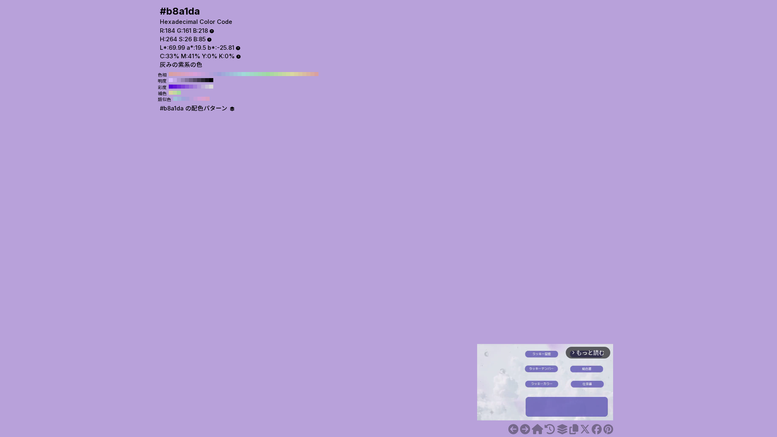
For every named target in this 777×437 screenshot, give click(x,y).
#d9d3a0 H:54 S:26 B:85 (171, 93)
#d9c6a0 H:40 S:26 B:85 (300, 74)
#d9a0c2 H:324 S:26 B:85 (208, 99)
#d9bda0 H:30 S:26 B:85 (304, 74)
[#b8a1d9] (513, 429)
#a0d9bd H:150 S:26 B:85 (256, 74)
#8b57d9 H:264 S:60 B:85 (187, 87)
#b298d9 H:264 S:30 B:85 (199, 87)
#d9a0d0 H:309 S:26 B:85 (204, 99)
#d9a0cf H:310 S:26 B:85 (191, 74)
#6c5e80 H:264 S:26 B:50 (191, 80)
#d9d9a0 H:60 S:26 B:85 (292, 74)
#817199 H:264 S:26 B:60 (187, 80)
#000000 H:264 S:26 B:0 (211, 80)
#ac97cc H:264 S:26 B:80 (179, 80)
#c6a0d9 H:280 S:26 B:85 (203, 74)
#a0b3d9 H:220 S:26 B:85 (227, 74)
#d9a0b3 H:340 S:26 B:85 (179, 74)
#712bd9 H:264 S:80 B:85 (179, 87)
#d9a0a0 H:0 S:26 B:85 (316, 74)
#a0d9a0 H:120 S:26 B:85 (268, 74)
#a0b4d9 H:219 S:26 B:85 (179, 99)
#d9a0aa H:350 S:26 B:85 (175, 74)
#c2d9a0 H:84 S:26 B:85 (175, 93)
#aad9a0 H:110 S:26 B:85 (272, 74)
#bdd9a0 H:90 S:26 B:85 (280, 74)
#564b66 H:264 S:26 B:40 (195, 80)
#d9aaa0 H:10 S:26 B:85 (312, 74)
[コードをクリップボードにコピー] (573, 429)
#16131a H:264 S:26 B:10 (207, 80)
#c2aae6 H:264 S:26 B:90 (175, 80)
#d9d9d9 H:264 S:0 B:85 (211, 87)
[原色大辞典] (537, 429)
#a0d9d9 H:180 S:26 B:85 (244, 74)
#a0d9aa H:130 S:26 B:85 (264, 74)
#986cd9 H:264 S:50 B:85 (191, 87)
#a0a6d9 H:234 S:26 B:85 (183, 99)
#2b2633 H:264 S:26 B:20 (203, 80)
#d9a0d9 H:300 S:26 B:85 (195, 74)
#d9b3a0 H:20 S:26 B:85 (308, 74)
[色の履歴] (550, 429)
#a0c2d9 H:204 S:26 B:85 (175, 99)
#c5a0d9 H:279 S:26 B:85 (195, 99)
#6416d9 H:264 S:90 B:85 (175, 87)
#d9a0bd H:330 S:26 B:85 (183, 74)
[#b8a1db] (525, 429)
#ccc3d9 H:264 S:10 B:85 (207, 87)
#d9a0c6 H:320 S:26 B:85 (187, 74)
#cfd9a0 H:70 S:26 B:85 (288, 74)
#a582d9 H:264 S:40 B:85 (195, 87)
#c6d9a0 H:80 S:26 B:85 (284, 74)
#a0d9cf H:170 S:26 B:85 (248, 74)
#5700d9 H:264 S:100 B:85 (171, 87)
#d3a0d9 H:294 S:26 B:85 (199, 99)
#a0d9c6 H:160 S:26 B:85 (252, 74)
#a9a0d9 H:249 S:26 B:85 (187, 99)
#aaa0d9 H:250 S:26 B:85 (215, 74)
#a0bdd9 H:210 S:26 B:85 (231, 74)
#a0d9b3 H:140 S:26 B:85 (260, 74)
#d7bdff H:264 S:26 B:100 (171, 80)
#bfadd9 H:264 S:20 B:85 (203, 87)
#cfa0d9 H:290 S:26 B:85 (199, 74)
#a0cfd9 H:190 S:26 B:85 (240, 74)
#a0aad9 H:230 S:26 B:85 (223, 74)
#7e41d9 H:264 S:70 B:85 (183, 87)
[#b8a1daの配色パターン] (562, 429)
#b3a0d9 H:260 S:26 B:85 (211, 74)
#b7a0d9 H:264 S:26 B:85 (191, 99)
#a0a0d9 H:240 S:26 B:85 (219, 74)
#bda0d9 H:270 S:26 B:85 (207, 74)
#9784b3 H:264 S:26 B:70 (183, 80)
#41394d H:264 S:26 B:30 (199, 80)
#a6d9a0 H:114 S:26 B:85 (179, 93)
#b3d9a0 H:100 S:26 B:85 (276, 74)
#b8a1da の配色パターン (194, 108)
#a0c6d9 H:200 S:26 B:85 (236, 74)
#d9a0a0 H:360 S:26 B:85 (171, 74)
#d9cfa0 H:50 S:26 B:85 (296, 74)
